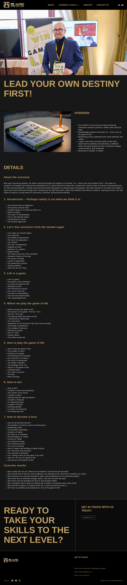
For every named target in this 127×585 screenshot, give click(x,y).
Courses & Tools (67, 5)
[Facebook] (12, 581)
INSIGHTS (88, 5)
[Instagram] (20, 581)
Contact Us (103, 5)
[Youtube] (16, 581)
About (51, 5)
